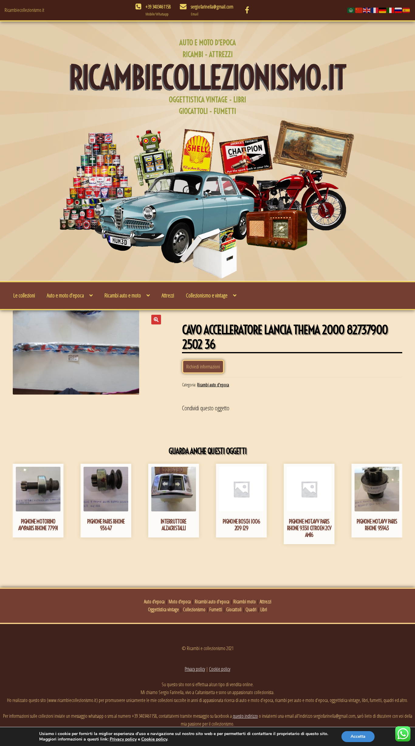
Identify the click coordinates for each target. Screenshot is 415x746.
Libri (263, 609)
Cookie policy (219, 669)
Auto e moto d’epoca (65, 295)
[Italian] (391, 10)
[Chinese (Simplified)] (359, 10)
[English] (367, 10)
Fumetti (215, 609)
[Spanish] (406, 10)
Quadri (250, 609)
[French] (375, 10)
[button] (156, 319)
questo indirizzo (245, 716)
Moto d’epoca (180, 601)
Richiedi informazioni (203, 366)
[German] (383, 10)
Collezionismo (194, 609)
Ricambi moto (244, 601)
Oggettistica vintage (163, 609)
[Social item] (247, 10)
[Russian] (399, 10)
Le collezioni (24, 295)
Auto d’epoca (154, 601)
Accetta (358, 736)
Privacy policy (195, 669)
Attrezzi (168, 295)
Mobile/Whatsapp (157, 14)
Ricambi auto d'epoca (213, 385)
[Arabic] (351, 10)
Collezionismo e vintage (207, 295)
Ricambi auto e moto (123, 295)
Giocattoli (234, 609)
